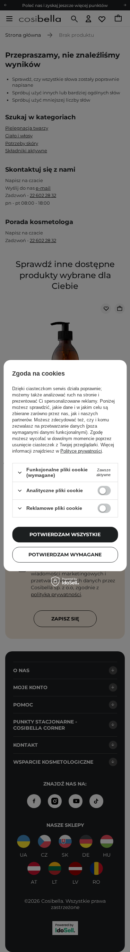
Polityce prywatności (81, 451)
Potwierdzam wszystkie (65, 534)
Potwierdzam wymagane (65, 554)
